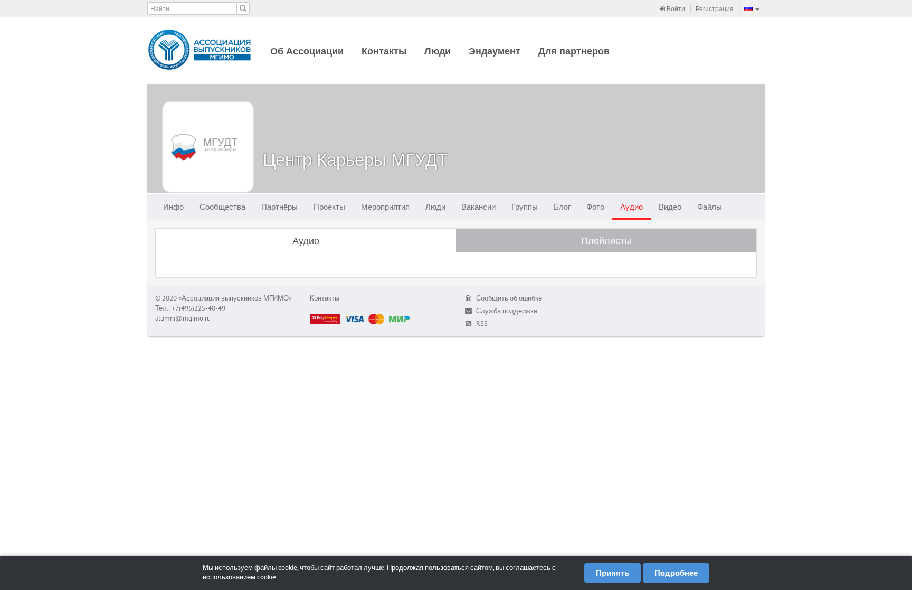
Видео (670, 207)
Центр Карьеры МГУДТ (355, 159)
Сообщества (222, 207)
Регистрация (715, 9)
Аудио (631, 207)
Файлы (709, 207)
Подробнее (676, 573)
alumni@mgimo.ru (183, 318)
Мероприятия (385, 207)
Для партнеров (574, 51)
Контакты (384, 51)
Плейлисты (606, 241)
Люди (437, 51)
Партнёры (279, 207)
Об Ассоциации (307, 51)
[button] (752, 8)
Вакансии (478, 207)
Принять (612, 573)
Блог (562, 207)
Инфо (173, 207)
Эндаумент (494, 51)
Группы (524, 207)
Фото (595, 207)
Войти (675, 9)
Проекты (329, 207)
